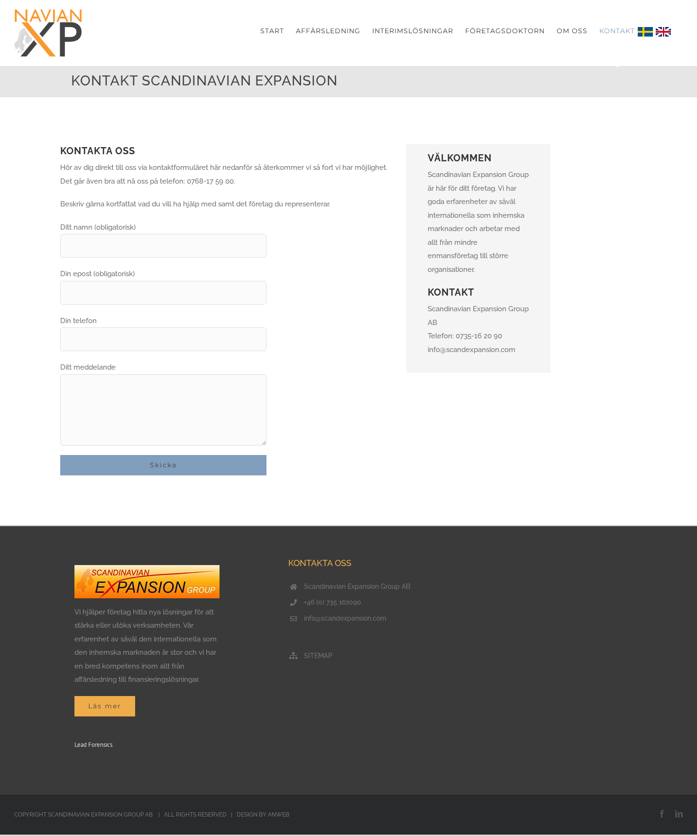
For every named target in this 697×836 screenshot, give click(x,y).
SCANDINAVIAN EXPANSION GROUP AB (101, 814)
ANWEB (278, 814)
